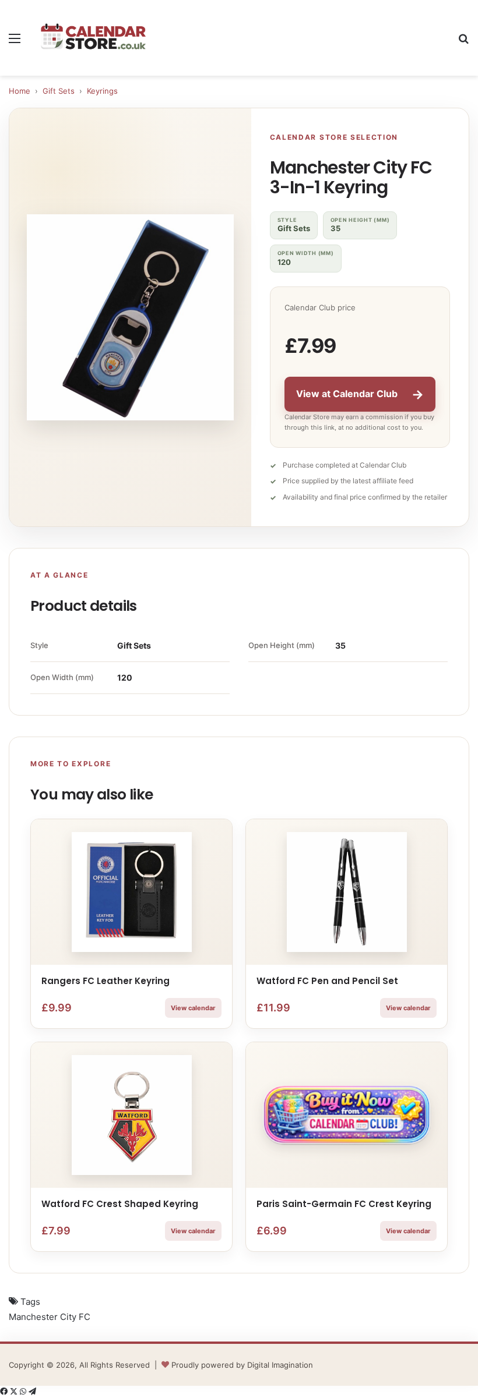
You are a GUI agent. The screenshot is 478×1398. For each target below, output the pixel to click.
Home (19, 90)
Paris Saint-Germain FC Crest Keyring (343, 1204)
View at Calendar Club (360, 394)
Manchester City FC (49, 1316)
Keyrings (102, 90)
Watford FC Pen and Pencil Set (327, 981)
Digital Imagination (280, 1364)
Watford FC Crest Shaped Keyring (119, 1204)
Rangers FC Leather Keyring (105, 981)
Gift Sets (59, 90)
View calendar (193, 1008)
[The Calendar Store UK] (93, 37)
